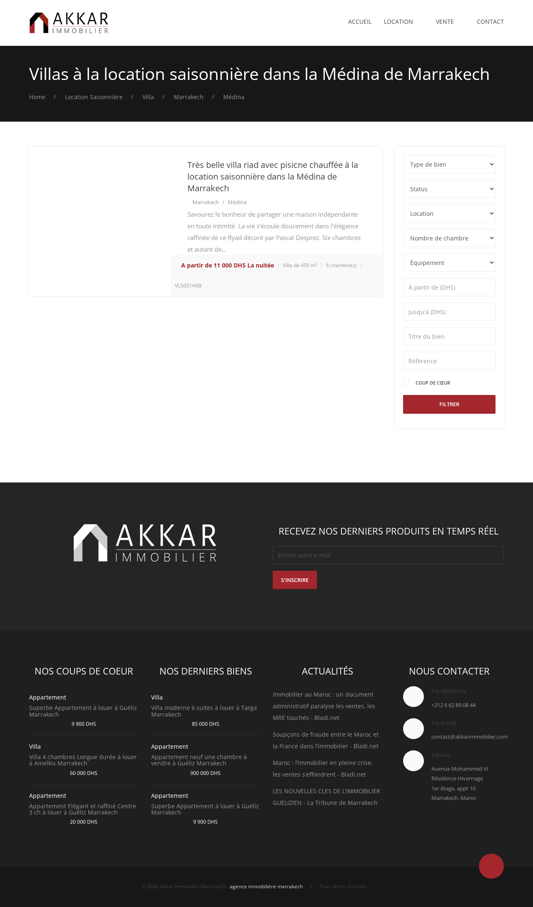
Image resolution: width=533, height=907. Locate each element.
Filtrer (449, 404)
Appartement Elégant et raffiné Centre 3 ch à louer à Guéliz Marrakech (82, 809)
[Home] (68, 22)
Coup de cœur (433, 383)
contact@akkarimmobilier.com (469, 736)
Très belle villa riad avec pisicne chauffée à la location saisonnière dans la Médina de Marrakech (272, 176)
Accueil (359, 21)
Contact (490, 21)
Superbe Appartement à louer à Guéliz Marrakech (83, 711)
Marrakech (205, 202)
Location (398, 21)
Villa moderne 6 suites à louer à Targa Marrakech (204, 711)
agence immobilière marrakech (266, 886)
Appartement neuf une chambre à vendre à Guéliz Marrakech (199, 760)
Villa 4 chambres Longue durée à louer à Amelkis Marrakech (83, 760)
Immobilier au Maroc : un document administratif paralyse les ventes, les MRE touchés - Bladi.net (324, 706)
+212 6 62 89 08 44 (453, 705)
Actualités (327, 671)
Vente (445, 21)
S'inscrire (295, 580)
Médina (237, 202)
